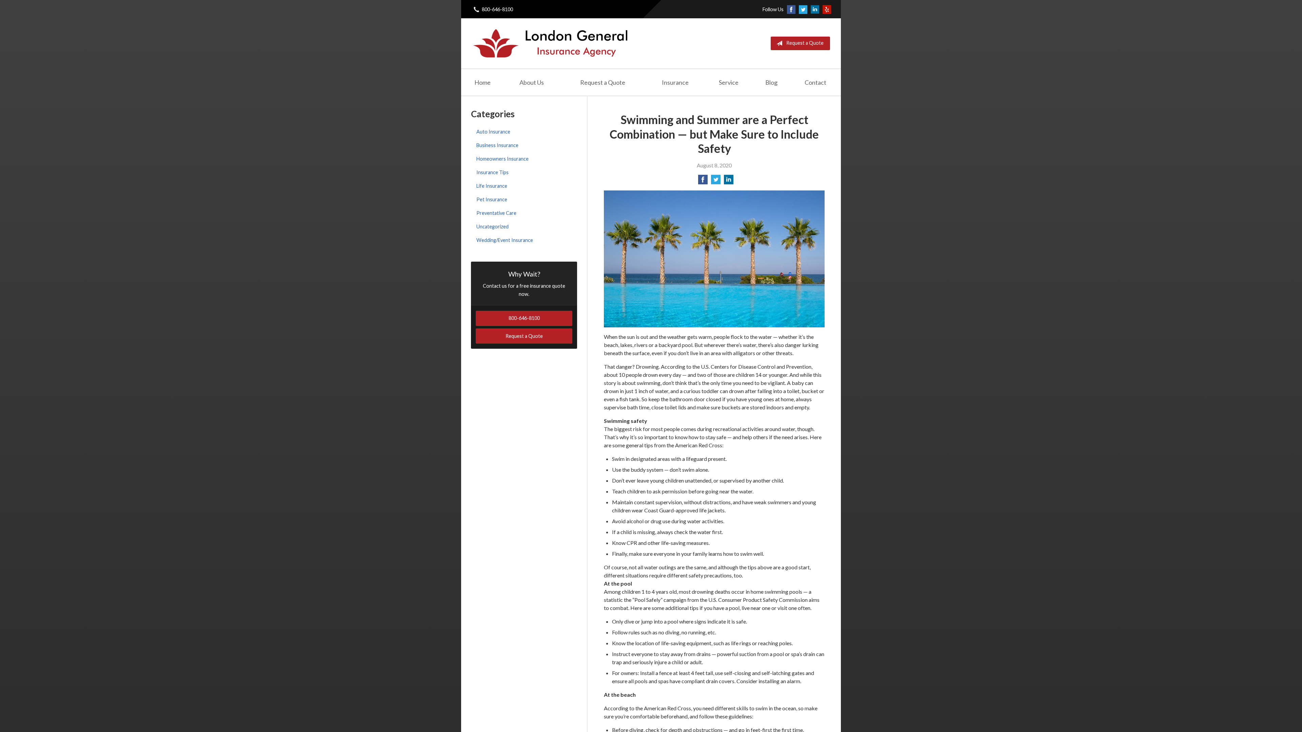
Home (482, 82)
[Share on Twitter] (716, 181)
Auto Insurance (493, 132)
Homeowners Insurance (502, 159)
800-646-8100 (497, 9)
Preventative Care (496, 213)
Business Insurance (497, 145)
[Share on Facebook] (703, 181)
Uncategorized (492, 226)
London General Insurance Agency (549, 43)
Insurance (675, 82)
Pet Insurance (491, 199)
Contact (815, 82)
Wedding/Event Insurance (504, 240)
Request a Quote (805, 43)
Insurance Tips (492, 172)
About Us (531, 82)
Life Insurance (491, 186)
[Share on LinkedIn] (728, 181)
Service (728, 82)
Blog (771, 82)
